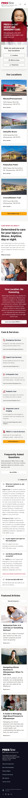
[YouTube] (11, 794)
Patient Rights (6, 771)
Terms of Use (6, 781)
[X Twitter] (6, 794)
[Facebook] (3, 794)
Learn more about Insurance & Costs (14, 573)
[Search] (20, 4)
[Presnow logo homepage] (11, 750)
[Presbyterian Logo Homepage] (9, 4)
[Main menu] (25, 4)
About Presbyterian (8, 764)
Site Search (5, 778)
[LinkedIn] (8, 794)
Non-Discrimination (8, 767)
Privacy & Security (7, 774)
